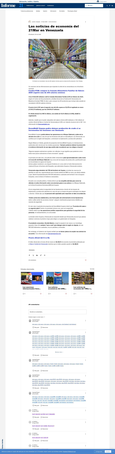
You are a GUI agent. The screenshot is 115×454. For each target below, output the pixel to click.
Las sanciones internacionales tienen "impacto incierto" (31, 288)
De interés (62, 11)
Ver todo (92, 269)
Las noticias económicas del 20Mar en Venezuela (57, 288)
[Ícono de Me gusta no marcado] (33, 327)
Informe (8, 5)
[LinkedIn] (112, 5)
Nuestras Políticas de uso (69, 451)
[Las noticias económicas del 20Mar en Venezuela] (57, 278)
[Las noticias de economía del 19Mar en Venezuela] (83, 278)
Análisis (38, 11)
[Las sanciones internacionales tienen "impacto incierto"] (32, 278)
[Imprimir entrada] (44, 255)
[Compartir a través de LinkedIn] (37, 255)
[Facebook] (110, 5)
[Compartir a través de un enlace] (41, 255)
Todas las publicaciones (27, 11)
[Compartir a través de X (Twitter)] (33, 255)
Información (53, 11)
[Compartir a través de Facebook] (29, 255)
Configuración (99, 451)
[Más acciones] (85, 22)
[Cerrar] (113, 451)
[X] (107, 5)
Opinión (45, 11)
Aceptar (108, 451)
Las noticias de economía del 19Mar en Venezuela (82, 288)
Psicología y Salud (72, 11)
